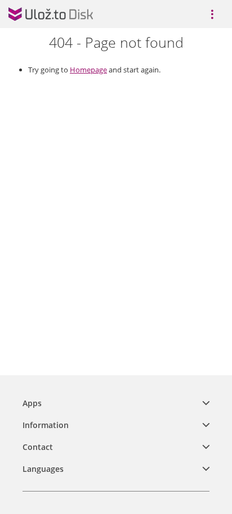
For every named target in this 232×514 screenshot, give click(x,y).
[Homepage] (50, 14)
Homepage (88, 70)
